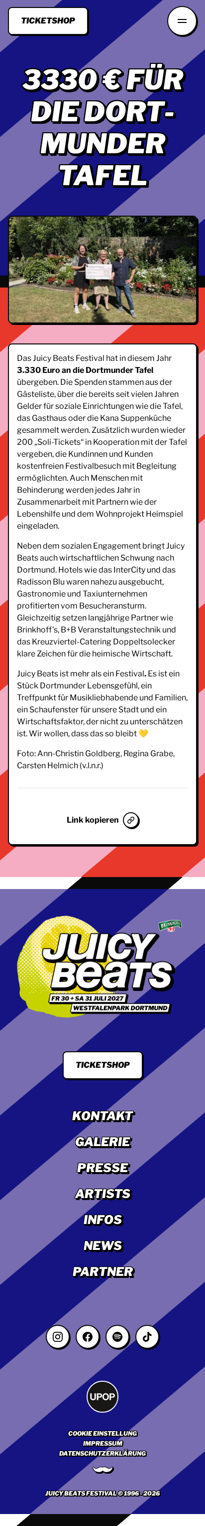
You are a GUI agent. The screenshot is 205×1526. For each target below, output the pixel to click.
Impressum (102, 1443)
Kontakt (102, 1116)
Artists (102, 1194)
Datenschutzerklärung (102, 1453)
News (103, 1245)
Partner (103, 1271)
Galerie (102, 1142)
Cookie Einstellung (102, 1433)
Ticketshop (48, 20)
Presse (102, 1168)
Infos (103, 1220)
